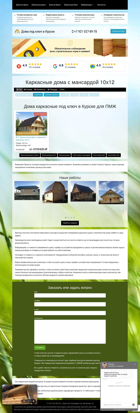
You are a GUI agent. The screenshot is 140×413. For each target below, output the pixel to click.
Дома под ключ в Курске (37, 31)
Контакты (101, 5)
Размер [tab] (29, 90)
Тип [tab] (20, 90)
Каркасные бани (71, 5)
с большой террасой (51, 94)
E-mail (36, 309)
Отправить (40, 348)
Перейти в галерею (70, 223)
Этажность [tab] (41, 90)
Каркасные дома (39, 5)
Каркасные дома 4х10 (49, 155)
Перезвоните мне (118, 31)
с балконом (37, 94)
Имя (35, 292)
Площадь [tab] (53, 90)
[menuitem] (22, 5)
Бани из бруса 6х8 (99, 155)
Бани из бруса (55, 5)
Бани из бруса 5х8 (113, 155)
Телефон (37, 300)
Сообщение (38, 318)
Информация (86, 5)
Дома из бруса (22, 5)
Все (62, 90)
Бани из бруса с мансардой (81, 155)
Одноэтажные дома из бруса (30, 155)
